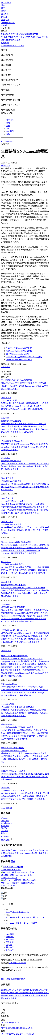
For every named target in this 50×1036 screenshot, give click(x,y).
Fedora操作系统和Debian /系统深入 (22, 687)
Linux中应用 (6, 398)
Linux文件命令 (7, 478)
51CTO (9, 912)
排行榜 (15, 34)
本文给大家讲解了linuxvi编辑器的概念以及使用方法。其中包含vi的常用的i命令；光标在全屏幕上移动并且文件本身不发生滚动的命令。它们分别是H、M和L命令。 (25, 796)
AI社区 (9, 128)
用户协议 (10, 947)
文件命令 (11, 461)
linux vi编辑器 (7, 808)
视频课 (4, 34)
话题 (8, 126)
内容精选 (10, 120)
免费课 (4, 17)
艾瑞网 (11, 993)
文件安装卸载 (13, 607)
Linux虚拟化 (6, 582)
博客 (3, 5)
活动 (8, 134)
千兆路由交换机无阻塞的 (17, 707)
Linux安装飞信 (7, 498)
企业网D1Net (38, 996)
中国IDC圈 (28, 996)
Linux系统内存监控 (16, 748)
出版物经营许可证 (17, 979)
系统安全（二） (14, 524)
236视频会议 (18, 996)
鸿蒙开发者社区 (8, 23)
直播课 (27, 34)
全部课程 (5, 37)
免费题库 (16, 40)
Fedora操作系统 (7, 704)
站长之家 (18, 993)
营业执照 (5, 979)
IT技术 (45, 37)
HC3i (20, 912)
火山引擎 (13, 998)
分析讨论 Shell (13, 771)
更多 (13, 861)
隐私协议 (10, 950)
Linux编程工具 (7, 522)
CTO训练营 (32, 923)
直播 (22, 46)
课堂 (15, 46)
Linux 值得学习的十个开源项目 (14, 850)
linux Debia (5, 604)
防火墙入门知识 (14, 751)
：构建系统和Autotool (14, 656)
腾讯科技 (13, 990)
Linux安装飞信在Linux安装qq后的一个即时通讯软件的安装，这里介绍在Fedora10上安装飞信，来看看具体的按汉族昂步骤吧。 (25, 487)
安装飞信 (11, 481)
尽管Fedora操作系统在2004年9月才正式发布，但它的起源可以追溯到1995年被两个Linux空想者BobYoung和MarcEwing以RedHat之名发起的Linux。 (24, 692)
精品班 (4, 11)
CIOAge (15, 912)
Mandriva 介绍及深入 (16, 542)
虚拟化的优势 (13, 564)
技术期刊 (10, 131)
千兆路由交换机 (8, 725)
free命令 (4, 748)
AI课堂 (4, 25)
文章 (3, 46)
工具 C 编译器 (13, 501)
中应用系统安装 (16, 380)
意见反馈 (10, 942)
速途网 (25, 993)
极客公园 (9, 996)
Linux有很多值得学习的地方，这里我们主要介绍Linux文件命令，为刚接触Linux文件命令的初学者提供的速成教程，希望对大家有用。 (25, 466)
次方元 (6, 998)
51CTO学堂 (11, 923)
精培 (18, 923)
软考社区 (5, 14)
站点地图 (10, 939)
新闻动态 (10, 937)
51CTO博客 (11, 918)
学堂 (3, 8)
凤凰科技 (28, 990)
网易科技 (20, 990)
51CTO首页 (6, 3)
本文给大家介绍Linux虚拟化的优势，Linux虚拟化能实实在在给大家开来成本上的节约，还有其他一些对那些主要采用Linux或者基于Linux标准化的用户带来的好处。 (25, 570)
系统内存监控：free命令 (17, 727)
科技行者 (44, 990)
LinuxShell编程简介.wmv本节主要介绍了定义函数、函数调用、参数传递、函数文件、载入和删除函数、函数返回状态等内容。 (25, 777)
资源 (7, 46)
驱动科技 (36, 990)
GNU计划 (5, 418)
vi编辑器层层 (12, 790)
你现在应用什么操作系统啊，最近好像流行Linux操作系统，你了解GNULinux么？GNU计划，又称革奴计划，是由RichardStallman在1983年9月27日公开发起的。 (24, 406)
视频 (8, 123)
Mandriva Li (6, 562)
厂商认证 (38, 37)
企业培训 (5, 20)
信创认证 (22, 37)
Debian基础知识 (13, 585)
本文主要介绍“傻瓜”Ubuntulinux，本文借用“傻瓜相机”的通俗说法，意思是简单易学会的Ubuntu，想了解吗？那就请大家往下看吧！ (25, 447)
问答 (11, 46)
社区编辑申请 (7, 142)
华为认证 (30, 37)
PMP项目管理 (7, 40)
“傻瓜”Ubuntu (12, 441)
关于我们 (10, 934)
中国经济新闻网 (34, 993)
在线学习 (5, 43)
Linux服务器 (6, 651)
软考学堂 (34, 34)
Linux (7, 367)
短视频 (21, 34)
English (9, 945)
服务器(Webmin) (14, 630)
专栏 (18, 46)
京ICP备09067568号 (17, 963)
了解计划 (9, 400)
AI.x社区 (40, 918)
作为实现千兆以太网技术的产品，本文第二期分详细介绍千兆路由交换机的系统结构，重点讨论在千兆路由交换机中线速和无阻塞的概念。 (24, 713)
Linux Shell (5, 788)
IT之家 (44, 993)
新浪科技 (5, 990)
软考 (17, 37)
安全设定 (11, 421)
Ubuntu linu (5, 458)
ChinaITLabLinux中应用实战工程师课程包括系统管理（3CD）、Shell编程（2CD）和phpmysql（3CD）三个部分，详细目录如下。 (24, 386)
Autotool (8, 684)
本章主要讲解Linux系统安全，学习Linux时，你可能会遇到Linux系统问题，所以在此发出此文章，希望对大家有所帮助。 (25, 530)
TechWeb (4, 993)
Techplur (26, 912)
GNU (3, 367)
